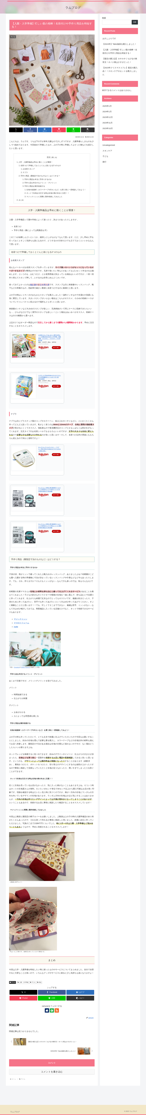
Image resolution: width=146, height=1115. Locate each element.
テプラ (25, 172)
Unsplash (17, 667)
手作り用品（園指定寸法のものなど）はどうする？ (40, 176)
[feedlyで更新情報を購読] (52, 1010)
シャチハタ (44, 285)
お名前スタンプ (29, 169)
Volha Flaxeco (25, 667)
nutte (16, 627)
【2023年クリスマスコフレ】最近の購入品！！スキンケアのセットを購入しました (120, 71)
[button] (88, 129)
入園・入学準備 (23, 982)
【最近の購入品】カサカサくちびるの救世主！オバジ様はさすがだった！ (119, 60)
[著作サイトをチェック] (47, 1010)
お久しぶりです (109, 38)
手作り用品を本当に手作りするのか (38, 179)
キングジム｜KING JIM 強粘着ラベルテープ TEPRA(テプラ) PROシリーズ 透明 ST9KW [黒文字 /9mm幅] (49, 525)
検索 (104, 18)
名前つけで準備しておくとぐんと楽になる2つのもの (41, 165)
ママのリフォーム (21, 623)
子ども (13, 982)
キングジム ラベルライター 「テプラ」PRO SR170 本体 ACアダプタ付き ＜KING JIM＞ (49, 449)
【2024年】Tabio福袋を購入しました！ (119, 44)
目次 (49, 157)
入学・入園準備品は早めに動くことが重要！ (35, 162)
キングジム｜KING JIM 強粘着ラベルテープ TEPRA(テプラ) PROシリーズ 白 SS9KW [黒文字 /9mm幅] (49, 489)
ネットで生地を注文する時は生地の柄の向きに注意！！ (47, 193)
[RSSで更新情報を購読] (57, 1010)
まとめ (21, 200)
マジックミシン (20, 619)
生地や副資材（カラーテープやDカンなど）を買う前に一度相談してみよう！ (56, 190)
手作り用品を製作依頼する (34, 186)
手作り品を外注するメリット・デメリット (40, 183)
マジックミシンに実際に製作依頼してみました (44, 197)
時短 (40, 982)
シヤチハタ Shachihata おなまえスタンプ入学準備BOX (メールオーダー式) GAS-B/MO (49, 377)
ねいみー (34, 285)
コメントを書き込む (52, 1071)
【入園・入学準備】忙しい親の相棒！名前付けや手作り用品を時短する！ (119, 51)
